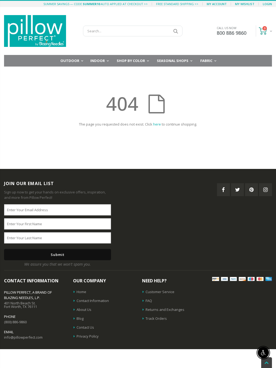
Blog (80, 318)
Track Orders (156, 318)
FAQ (149, 300)
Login (267, 4)
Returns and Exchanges (165, 309)
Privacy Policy (88, 336)
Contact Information (93, 300)
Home (81, 291)
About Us (84, 309)
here (157, 124)
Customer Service (160, 291)
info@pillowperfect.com (23, 337)
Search (176, 31)
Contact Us (85, 327)
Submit (57, 254)
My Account (217, 4)
